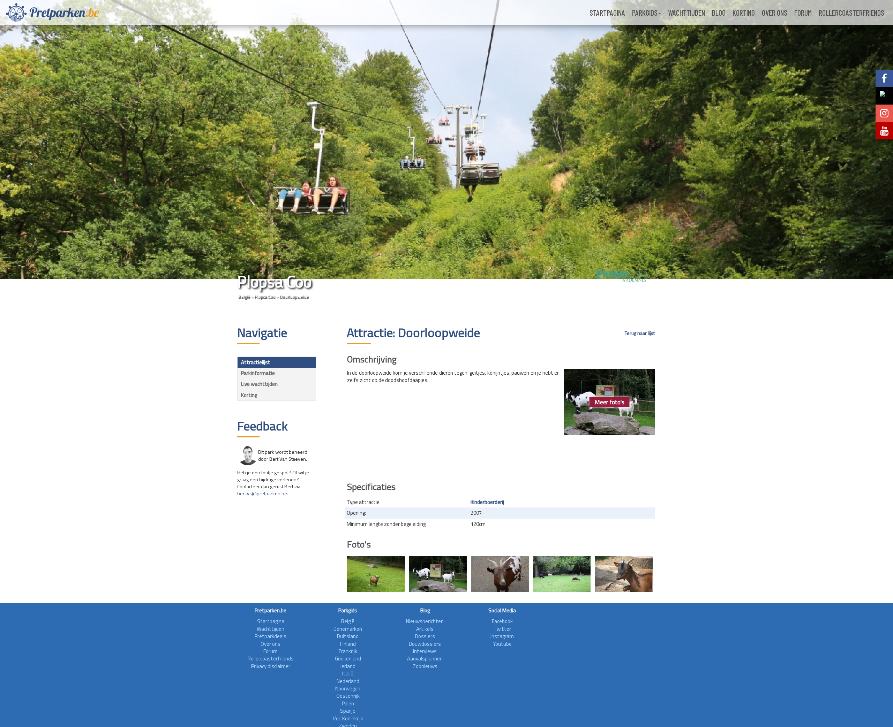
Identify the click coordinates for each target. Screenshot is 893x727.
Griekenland (348, 659)
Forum (803, 12)
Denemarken (347, 629)
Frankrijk (348, 651)
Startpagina (607, 12)
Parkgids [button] (645, 12)
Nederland (348, 681)
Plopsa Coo (264, 296)
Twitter (502, 629)
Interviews (425, 651)
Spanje (347, 711)
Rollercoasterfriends (851, 12)
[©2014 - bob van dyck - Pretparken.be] (438, 574)
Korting (744, 12)
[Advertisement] (501, 456)
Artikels (425, 629)
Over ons (774, 12)
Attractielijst (255, 362)
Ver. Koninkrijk (348, 718)
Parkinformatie (258, 373)
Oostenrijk (348, 696)
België (244, 296)
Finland (348, 644)
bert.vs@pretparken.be (262, 493)
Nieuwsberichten (425, 621)
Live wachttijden (259, 384)
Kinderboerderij (487, 502)
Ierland (347, 666)
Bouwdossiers (425, 644)
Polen (348, 703)
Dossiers (425, 636)
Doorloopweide (293, 296)
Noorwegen (347, 688)
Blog (719, 12)
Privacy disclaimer (270, 666)
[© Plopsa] (624, 574)
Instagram (502, 636)
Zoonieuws (425, 666)
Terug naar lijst (640, 333)
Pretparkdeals (270, 636)
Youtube (502, 644)
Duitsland (348, 636)
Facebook (502, 621)
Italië (347, 673)
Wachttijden (686, 12)
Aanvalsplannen (425, 659)
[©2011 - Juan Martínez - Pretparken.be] (376, 574)
